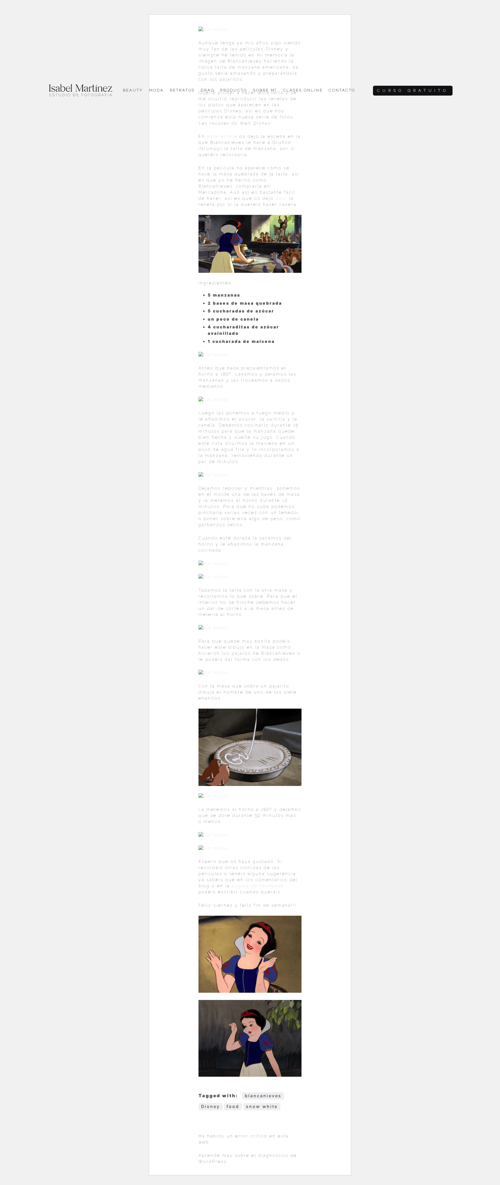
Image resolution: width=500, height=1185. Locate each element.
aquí (281, 198)
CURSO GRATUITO (412, 90)
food (233, 1106)
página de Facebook (258, 886)
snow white (262, 1106)
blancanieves (263, 1095)
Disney (210, 1106)
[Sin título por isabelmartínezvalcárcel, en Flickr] (213, 354)
